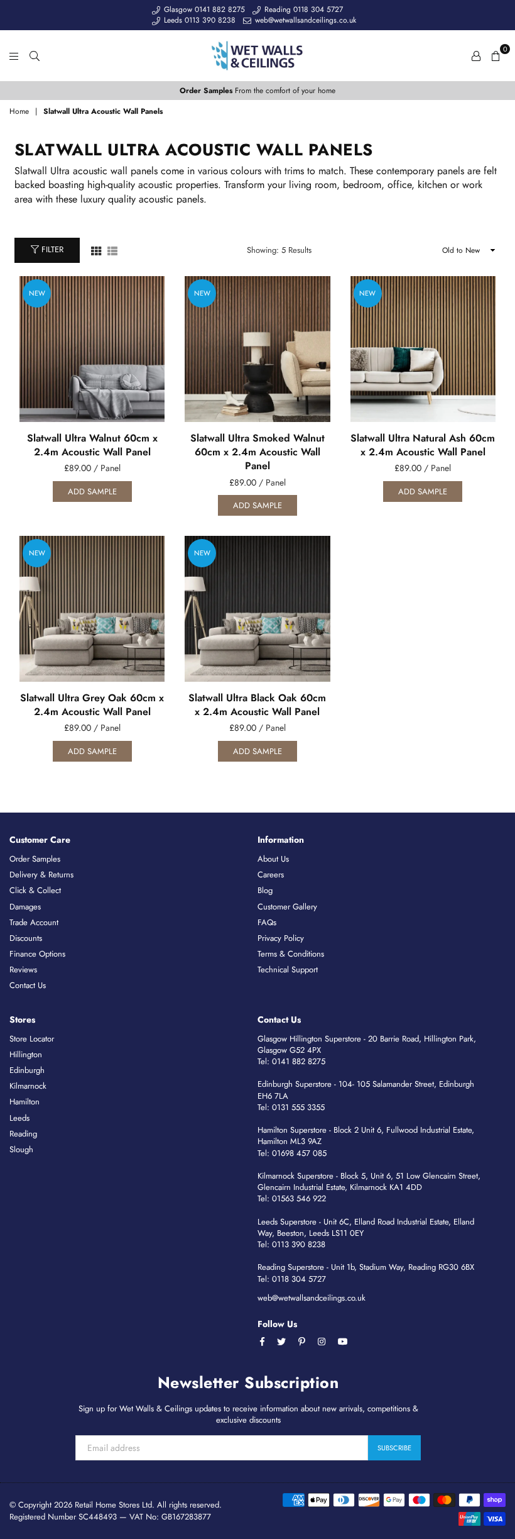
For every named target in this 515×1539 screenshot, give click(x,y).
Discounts (25, 938)
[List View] (112, 250)
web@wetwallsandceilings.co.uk (304, 20)
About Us (273, 859)
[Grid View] (96, 250)
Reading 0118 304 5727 (302, 9)
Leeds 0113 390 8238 (198, 20)
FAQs (267, 922)
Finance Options (37, 954)
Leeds (19, 1118)
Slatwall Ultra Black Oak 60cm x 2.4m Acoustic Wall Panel (257, 705)
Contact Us (27, 985)
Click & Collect (35, 890)
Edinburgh (27, 1070)
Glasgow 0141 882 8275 (203, 9)
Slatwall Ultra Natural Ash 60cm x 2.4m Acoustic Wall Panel (422, 445)
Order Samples (34, 859)
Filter (51, 249)
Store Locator (31, 1039)
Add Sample (92, 491)
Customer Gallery (287, 907)
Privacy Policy (281, 938)
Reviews (23, 969)
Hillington (25, 1054)
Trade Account (33, 922)
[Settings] (476, 55)
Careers (271, 875)
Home (19, 111)
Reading (23, 1134)
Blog (265, 890)
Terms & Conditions (291, 954)
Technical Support (288, 969)
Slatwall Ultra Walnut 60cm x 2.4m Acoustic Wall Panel (92, 445)
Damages (25, 907)
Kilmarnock (27, 1086)
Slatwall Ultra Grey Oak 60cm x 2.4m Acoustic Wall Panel (92, 705)
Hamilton (24, 1102)
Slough (21, 1149)
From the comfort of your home (257, 90)
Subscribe (394, 1448)
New (37, 293)
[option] (257, 91)
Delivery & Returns (41, 875)
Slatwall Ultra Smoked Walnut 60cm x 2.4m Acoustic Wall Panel (257, 452)
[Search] (34, 55)
